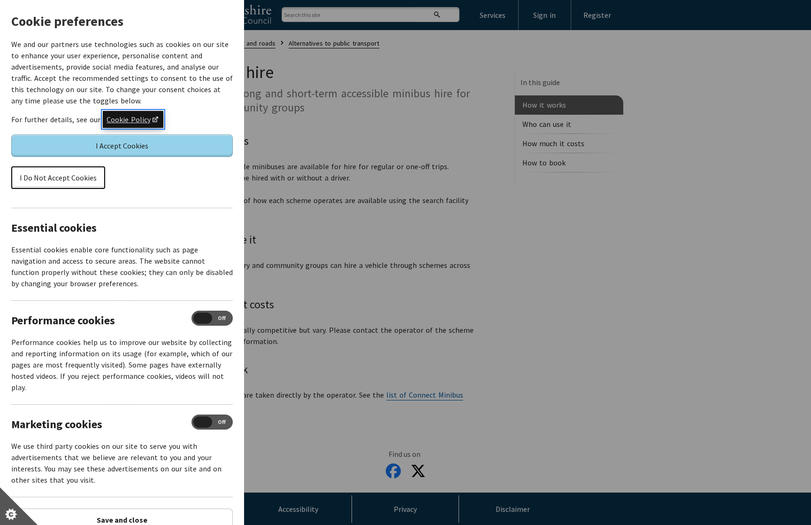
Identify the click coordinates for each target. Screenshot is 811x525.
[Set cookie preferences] (19, 506)
